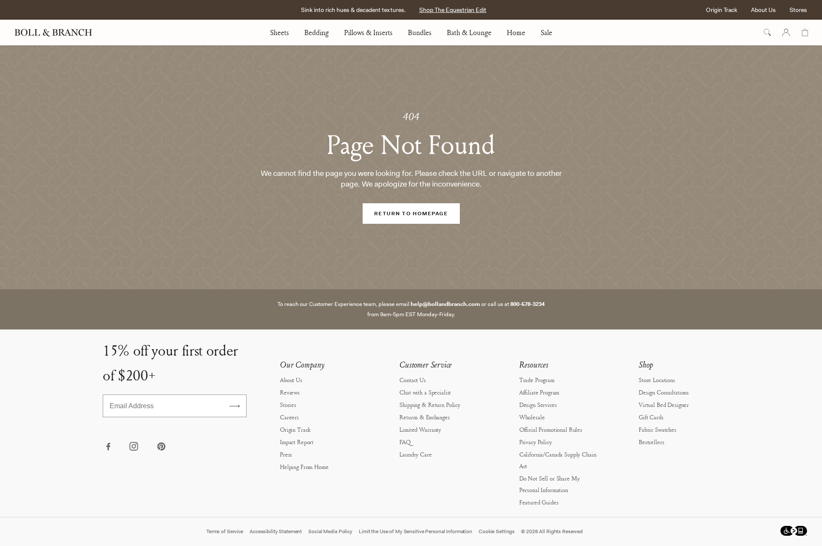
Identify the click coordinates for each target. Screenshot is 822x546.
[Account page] (786, 32)
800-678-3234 (527, 304)
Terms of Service (224, 531)
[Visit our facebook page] (108, 447)
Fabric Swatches (657, 429)
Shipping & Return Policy (429, 405)
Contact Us (412, 380)
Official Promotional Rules (550, 429)
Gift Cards (651, 417)
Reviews (290, 392)
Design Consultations (664, 392)
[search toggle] (767, 32)
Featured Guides (539, 502)
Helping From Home (304, 467)
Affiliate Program (539, 392)
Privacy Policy (535, 442)
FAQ (405, 442)
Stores (798, 9)
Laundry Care (415, 454)
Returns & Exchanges (424, 417)
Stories (288, 405)
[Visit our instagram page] (134, 447)
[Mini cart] (805, 32)
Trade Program (536, 380)
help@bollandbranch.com (445, 304)
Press (286, 454)
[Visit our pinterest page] (161, 447)
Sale (546, 32)
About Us (763, 9)
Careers (289, 417)
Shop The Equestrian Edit (452, 10)
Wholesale (532, 417)
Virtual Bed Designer (664, 405)
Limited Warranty (420, 429)
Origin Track (721, 9)
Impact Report (296, 442)
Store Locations (657, 380)
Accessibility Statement (276, 531)
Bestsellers (651, 442)
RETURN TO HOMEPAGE (411, 213)
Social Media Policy (330, 531)
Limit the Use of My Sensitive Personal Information (415, 531)
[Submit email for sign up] (234, 406)
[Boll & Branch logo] (58, 32)
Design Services (538, 405)
